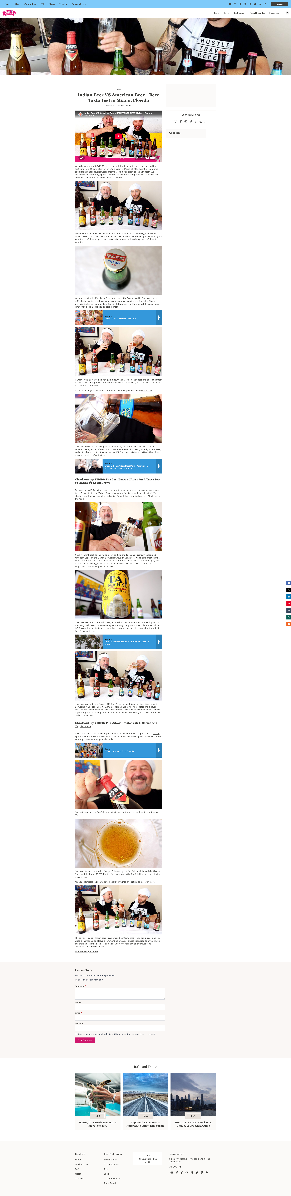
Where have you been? (86, 951)
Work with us (30, 4)
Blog (17, 4)
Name (79, 1002)
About (7, 4)
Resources (274, 13)
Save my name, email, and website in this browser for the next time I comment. (117, 1034)
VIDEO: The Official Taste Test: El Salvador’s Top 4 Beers (116, 724)
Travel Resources (112, 1178)
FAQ (42, 4)
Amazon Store (79, 4)
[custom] (230, 3)
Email (78, 1013)
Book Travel (110, 1183)
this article (146, 390)
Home (226, 13)
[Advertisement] (186, 154)
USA (118, 89)
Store (216, 13)
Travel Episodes (257, 13)
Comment (80, 986)
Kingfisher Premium (105, 298)
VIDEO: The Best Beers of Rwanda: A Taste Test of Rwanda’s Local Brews (118, 481)
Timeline (63, 4)
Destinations (240, 13)
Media (52, 4)
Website (79, 1023)
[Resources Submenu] (281, 13)
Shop (106, 1173)
